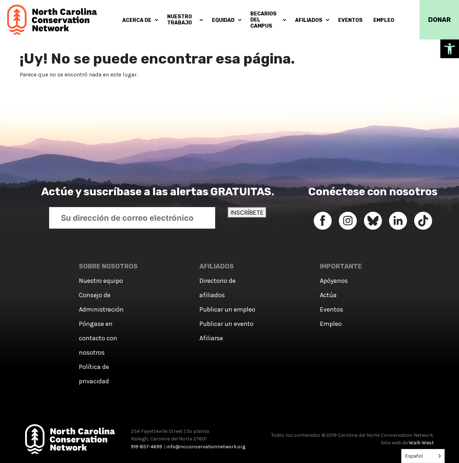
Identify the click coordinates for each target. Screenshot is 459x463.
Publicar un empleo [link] (227, 309)
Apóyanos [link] (334, 281)
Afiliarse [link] (211, 338)
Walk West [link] (421, 443)
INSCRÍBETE (247, 212)
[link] (449, 48)
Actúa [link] (328, 295)
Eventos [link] (331, 309)
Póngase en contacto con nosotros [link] (98, 338)
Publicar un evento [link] (226, 324)
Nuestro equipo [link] (101, 281)
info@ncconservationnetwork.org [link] (205, 447)
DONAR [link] (439, 20)
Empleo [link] (331, 324)
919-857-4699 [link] (146, 447)
